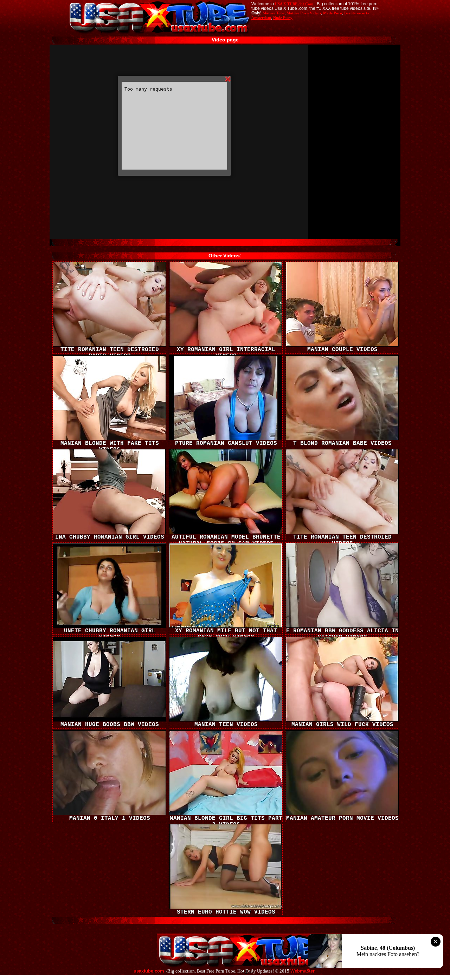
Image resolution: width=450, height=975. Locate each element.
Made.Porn (332, 13)
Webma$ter (302, 971)
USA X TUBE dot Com (294, 4)
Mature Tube (273, 13)
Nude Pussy (282, 17)
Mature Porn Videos (304, 13)
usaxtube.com (149, 971)
